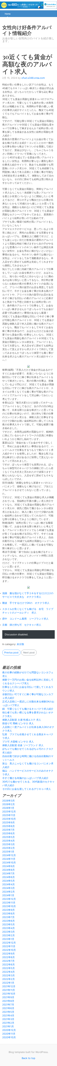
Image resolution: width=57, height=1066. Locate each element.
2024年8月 (8, 869)
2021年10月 (8, 993)
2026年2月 (8, 804)
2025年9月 (8, 822)
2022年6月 (8, 964)
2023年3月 (8, 931)
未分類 (20, 644)
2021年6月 (8, 1008)
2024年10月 (9, 862)
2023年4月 (8, 928)
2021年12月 (8, 986)
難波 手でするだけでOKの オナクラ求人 (25, 602)
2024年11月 (8, 858)
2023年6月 (8, 920)
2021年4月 (8, 1015)
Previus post (11, 652)
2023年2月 (8, 935)
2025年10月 (9, 818)
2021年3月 (8, 1019)
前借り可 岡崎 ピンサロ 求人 (18, 723)
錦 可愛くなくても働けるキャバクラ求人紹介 (27, 708)
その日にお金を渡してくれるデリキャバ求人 (26, 788)
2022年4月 (8, 971)
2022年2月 (8, 979)
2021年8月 (8, 1000)
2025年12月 (9, 811)
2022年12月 (9, 942)
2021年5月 (8, 1011)
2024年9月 (8, 866)
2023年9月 (8, 909)
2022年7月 (8, 960)
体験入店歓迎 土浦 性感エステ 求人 (21, 719)
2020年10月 (9, 1037)
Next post (29, 652)
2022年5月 (8, 968)
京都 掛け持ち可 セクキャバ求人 (21, 624)
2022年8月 (8, 957)
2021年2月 (8, 1022)
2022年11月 (8, 946)
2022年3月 (8, 975)
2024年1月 (8, 895)
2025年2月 (8, 847)
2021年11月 (8, 989)
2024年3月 (8, 888)
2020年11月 (8, 1033)
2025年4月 (8, 840)
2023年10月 (9, 906)
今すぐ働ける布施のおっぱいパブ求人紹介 (25, 778)
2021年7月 (8, 1004)
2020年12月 (9, 1030)
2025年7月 (8, 829)
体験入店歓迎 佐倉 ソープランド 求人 (22, 745)
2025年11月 (8, 815)
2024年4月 (8, 884)
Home (7, 13)
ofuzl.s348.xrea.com (33, 77)
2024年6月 (8, 877)
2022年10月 (9, 949)
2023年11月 (8, 902)
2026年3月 (8, 800)
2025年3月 (8, 844)
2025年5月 (8, 837)
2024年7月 (8, 873)
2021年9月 (8, 997)
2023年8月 (8, 913)
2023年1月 (8, 939)
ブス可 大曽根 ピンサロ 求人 (18, 741)
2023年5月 (8, 924)
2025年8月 (8, 826)
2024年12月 (9, 855)
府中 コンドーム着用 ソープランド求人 (25, 618)
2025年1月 (8, 851)
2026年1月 (8, 807)
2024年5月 (8, 880)
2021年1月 (8, 1026)
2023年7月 (8, 917)
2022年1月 (8, 982)
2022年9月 (8, 953)
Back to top (28, 1058)
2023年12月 (9, 898)
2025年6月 (8, 833)
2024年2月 (8, 891)
